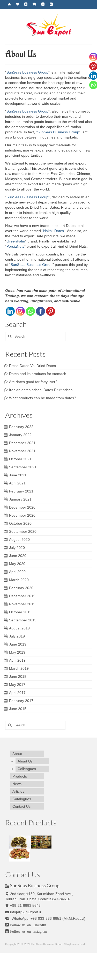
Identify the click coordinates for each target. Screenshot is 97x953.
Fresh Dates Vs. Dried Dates (32, 366)
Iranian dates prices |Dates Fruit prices (40, 390)
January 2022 (20, 435)
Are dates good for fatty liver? (33, 382)
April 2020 (17, 572)
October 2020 (20, 523)
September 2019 (22, 620)
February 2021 (21, 491)
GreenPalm (15, 241)
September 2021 (22, 467)
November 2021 (22, 451)
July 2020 (17, 547)
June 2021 (17, 475)
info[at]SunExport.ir (25, 912)
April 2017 (17, 693)
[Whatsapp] (30, 311)
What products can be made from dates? (42, 398)
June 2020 (17, 556)
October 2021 (20, 459)
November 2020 (22, 515)
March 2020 (19, 580)
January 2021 (20, 499)
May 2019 (17, 652)
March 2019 (19, 668)
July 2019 (17, 636)
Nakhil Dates (53, 231)
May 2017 (17, 684)
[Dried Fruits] (20, 842)
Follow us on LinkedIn (28, 924)
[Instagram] (20, 311)
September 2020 (22, 531)
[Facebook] (40, 311)
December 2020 (22, 507)
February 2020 (21, 588)
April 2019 (17, 660)
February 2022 (21, 427)
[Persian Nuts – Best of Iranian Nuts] (19, 855)
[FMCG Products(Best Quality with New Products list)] (41, 842)
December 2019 (22, 596)
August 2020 (19, 539)
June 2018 (17, 676)
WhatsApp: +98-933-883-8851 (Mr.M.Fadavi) (48, 918)
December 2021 (22, 443)
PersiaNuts (15, 246)
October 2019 (20, 612)
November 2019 (22, 604)
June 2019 (17, 644)
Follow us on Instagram (28, 931)
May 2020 (17, 564)
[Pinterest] (50, 311)
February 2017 (21, 701)
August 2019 (19, 628)
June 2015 (17, 709)
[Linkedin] (10, 311)
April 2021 (17, 483)
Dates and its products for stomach (37, 374)
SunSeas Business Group (27, 72)
